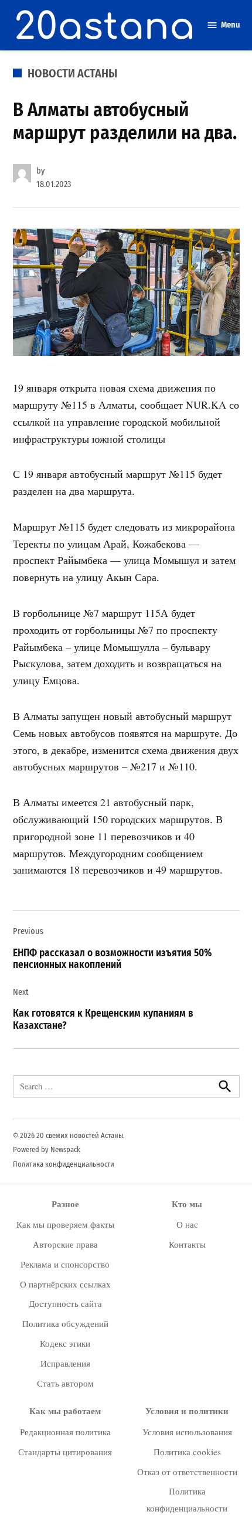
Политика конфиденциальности (63, 1164)
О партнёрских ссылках (65, 1284)
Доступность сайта (65, 1303)
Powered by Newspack (46, 1149)
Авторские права (65, 1244)
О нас (187, 1224)
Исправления (65, 1363)
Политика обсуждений (65, 1323)
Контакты (187, 1244)
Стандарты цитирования (65, 1452)
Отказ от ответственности (187, 1471)
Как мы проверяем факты (65, 1224)
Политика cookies (187, 1452)
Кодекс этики (65, 1343)
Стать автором (65, 1383)
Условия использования (187, 1432)
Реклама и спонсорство (65, 1264)
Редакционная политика (65, 1432)
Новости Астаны (72, 73)
